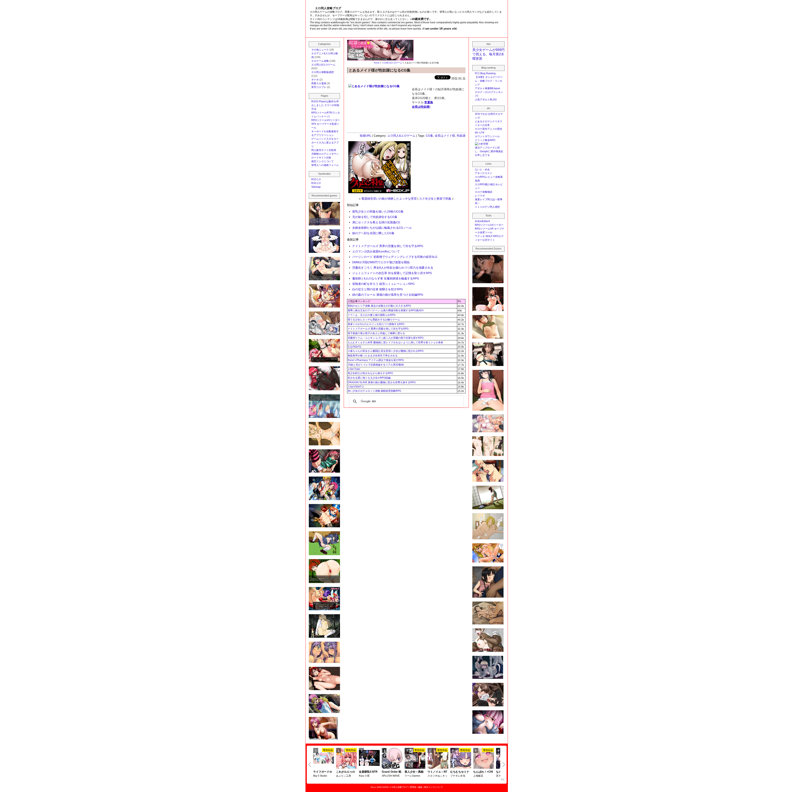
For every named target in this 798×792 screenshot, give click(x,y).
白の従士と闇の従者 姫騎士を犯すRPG (377, 289)
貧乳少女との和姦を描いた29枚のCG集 (378, 211)
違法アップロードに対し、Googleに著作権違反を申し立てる (489, 151)
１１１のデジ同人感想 (487, 206)
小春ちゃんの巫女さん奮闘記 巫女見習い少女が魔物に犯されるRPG (386, 351)
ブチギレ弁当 (457, 775)
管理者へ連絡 (416, 787)
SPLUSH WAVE (391, 775)
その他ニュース (320, 49)
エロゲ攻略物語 (483, 191)
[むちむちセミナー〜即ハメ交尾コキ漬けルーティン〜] (460, 759)
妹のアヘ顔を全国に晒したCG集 (373, 233)
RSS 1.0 (316, 179)
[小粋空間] (481, 143)
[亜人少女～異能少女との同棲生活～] (415, 759)
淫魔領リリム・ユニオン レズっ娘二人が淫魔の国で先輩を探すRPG (386, 337)
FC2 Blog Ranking (485, 73)
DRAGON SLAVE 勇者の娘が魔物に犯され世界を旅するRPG (382, 382)
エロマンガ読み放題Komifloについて (376, 251)
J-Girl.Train (354, 369)
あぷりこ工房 (343, 775)
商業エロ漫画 (318, 83)
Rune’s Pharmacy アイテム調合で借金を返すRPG (376, 360)
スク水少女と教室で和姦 (435, 198)
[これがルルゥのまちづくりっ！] (346, 759)
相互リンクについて (322, 161)
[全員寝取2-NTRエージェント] (369, 758)
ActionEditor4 (482, 221)
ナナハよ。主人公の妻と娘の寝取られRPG (371, 315)
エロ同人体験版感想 (322, 72)
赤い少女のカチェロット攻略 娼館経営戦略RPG (374, 390)
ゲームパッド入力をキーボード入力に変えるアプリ (325, 142)
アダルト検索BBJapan (487, 88)
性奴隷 (461, 135)
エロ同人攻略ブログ (398, 787)
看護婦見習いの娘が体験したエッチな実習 (389, 198)
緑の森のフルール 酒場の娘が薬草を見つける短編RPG (387, 294)
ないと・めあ (482, 169)
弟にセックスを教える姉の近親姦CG (376, 222)
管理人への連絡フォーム (325, 165)
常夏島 (428, 102)
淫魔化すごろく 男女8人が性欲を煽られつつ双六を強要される (392, 267)
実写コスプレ (318, 87)
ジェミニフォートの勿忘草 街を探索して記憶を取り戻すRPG (392, 273)
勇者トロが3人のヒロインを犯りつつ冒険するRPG (376, 324)
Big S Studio (320, 775)
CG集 (429, 135)
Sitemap (316, 186)
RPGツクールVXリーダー (325, 120)
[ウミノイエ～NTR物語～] (437, 759)
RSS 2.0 (316, 183)
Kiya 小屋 (364, 775)
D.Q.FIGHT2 (354, 346)
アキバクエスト (483, 173)
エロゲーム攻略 (320, 60)
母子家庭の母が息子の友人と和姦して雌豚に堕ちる (376, 333)
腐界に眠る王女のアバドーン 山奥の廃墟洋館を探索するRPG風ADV (386, 310)
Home (376, 63)
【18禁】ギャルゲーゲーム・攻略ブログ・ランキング (489, 81)
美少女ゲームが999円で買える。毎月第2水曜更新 (488, 54)
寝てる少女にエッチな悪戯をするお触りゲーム (374, 319)
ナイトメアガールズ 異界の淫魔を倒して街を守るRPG (387, 246)
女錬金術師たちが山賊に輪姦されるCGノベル (382, 227)
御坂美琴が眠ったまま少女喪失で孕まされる (373, 355)
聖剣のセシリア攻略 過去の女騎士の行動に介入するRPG (379, 305)
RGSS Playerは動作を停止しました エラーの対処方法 (325, 105)
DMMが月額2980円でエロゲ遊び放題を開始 (381, 262)
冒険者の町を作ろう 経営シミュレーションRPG (383, 283)
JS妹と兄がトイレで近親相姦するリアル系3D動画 (376, 364)
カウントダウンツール (487, 136)
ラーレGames (412, 775)
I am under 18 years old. (440, 28)
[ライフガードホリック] (323, 758)
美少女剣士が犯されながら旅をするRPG (370, 373)
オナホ (315, 79)
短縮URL (365, 135)
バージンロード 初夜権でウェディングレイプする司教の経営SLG (394, 256)
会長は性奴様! (421, 106)
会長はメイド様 (445, 135)
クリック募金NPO (485, 140)
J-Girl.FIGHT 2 (356, 386)
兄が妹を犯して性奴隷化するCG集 (374, 217)
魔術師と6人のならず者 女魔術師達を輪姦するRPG (385, 278)
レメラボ (480, 195)
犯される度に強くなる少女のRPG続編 (369, 377)
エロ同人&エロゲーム (392, 63)
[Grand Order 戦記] (392, 759)
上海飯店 (478, 775)
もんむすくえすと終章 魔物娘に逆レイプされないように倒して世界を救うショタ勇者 (395, 342)
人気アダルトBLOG (486, 99)
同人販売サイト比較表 (323, 150)
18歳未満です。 (421, 19)
